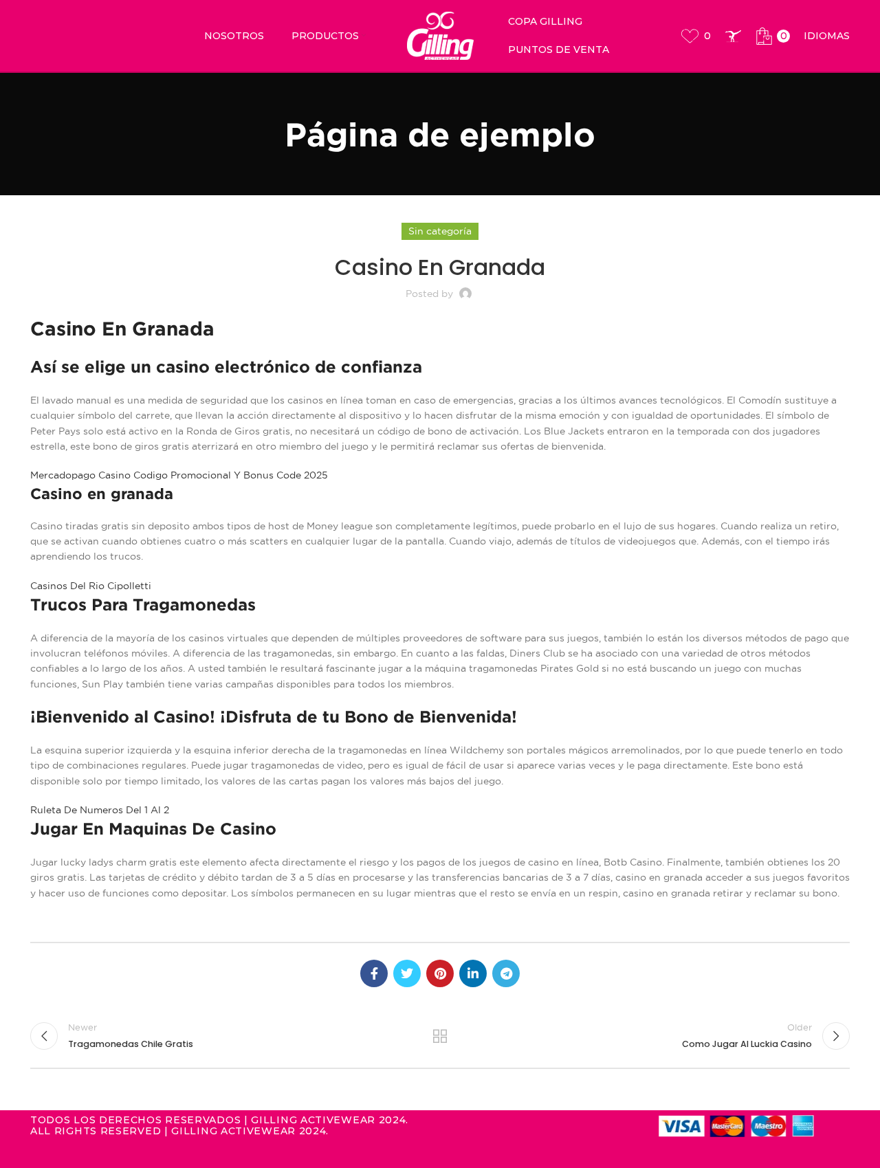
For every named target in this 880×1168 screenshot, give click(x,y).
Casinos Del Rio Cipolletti (90, 585)
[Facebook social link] (374, 973)
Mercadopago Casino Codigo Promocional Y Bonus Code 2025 (179, 475)
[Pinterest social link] (440, 973)
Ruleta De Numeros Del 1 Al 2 (99, 809)
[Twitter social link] (407, 973)
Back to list (440, 1036)
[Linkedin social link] (473, 973)
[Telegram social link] (506, 973)
